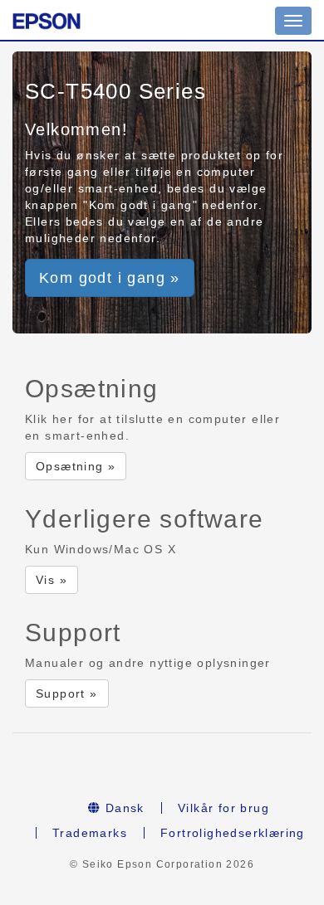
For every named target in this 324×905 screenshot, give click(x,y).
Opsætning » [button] (75, 466)
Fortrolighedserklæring (232, 832)
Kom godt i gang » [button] (109, 278)
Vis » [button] (51, 579)
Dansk (123, 808)
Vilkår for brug (223, 808)
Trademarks (89, 832)
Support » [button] (67, 693)
